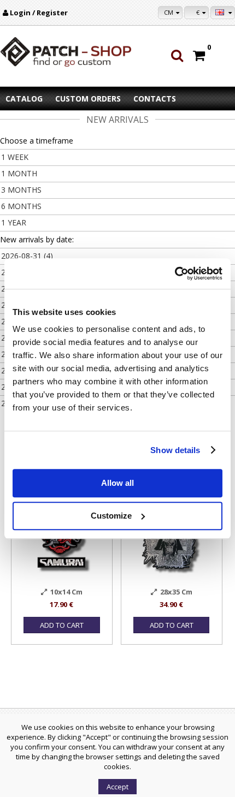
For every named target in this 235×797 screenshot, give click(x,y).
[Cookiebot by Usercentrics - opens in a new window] (174, 273)
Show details (175, 450)
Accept (117, 787)
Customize (111, 515)
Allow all (117, 482)
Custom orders (88, 98)
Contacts (154, 98)
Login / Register (39, 12)
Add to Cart (62, 625)
